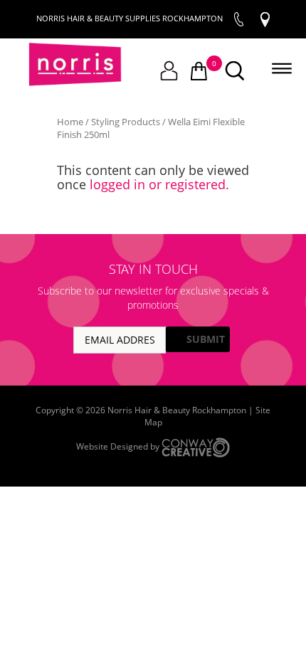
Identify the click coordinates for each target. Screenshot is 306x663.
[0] (199, 72)
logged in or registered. (159, 184)
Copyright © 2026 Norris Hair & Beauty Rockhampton (142, 410)
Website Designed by (119, 446)
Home (70, 121)
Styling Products (125, 121)
